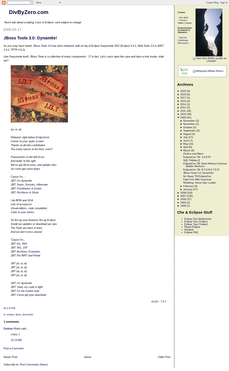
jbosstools (28, 314)
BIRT (24, 255)
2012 (183, 107)
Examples (34, 251)
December (189, 120)
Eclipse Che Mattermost (197, 219)
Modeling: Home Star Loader (199, 182)
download (40, 294)
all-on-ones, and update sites (40, 164)
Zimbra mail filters (193, 153)
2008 (183, 192)
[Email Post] (16, 308)
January (187, 189)
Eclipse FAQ (191, 232)
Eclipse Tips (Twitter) (196, 224)
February (188, 186)
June (186, 140)
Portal (36, 255)
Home (87, 356)
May (185, 144)
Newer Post (10, 356)
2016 (183, 101)
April (185, 147)
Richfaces (23, 192)
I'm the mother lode (28, 290)
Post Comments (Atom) (34, 364)
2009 (183, 117)
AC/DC (155, 301)
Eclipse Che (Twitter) (196, 221)
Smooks (30, 184)
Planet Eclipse (192, 227)
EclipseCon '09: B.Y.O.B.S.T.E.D (201, 169)
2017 (183, 97)
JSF (25, 247)
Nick (181, 17)
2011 (183, 111)
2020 (183, 91)
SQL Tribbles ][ (191, 160)
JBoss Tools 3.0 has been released (53, 45)
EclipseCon (42, 137)
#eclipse (189, 229)
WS (19, 247)
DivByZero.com (28, 12)
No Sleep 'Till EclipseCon (197, 176)
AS (18, 243)
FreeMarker (24, 188)
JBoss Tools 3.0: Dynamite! (30, 38)
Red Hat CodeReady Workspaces (183, 40)
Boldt (186, 17)
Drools (38, 188)
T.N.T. (164, 301)
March (186, 150)
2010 (183, 114)
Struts (35, 192)
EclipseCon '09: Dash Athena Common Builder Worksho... (205, 165)
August (187, 134)
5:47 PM (11, 308)
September (189, 130)
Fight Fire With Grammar (197, 179)
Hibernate (42, 184)
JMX (24, 243)
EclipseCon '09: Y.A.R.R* (197, 157)
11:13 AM (16, 339)
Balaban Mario (12, 328)
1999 (183, 205)
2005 (183, 202)
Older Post (164, 356)
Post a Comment (13, 348)
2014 (183, 104)
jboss (18, 314)
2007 (183, 196)
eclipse (10, 314)
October (187, 127)
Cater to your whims (22, 212)
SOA (30, 200)
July (185, 137)
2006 (183, 199)
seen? (48, 149)
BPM (19, 200)
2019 (183, 94)
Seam (20, 184)
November (189, 124)
